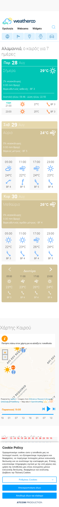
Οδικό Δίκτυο (51, 36)
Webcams (22, 28)
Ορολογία (7, 28)
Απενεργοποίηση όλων (29, 487)
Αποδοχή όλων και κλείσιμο (29, 495)
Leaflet (13, 399)
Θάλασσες (40, 36)
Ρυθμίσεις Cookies (28, 479)
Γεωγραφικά (7, 36)
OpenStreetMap (37, 401)
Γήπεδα (18, 36)
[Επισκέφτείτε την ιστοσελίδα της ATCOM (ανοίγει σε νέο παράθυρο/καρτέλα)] (29, 502)
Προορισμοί (29, 36)
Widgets (37, 28)
